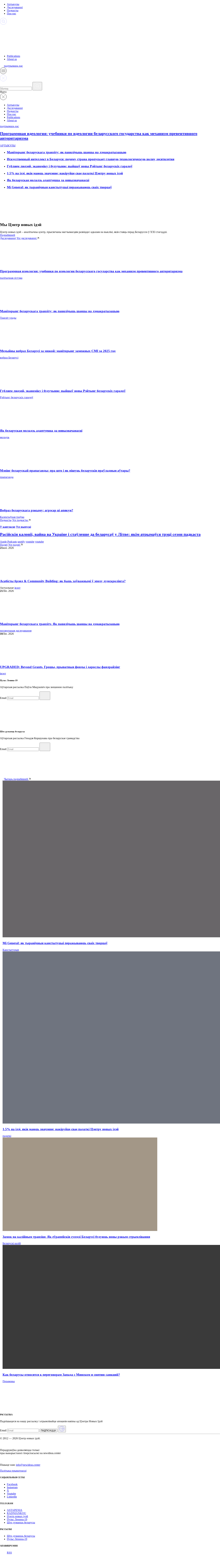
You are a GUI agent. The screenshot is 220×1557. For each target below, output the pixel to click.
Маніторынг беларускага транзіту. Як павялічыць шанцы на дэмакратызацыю (60, 624)
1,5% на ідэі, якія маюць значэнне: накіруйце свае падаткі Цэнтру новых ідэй (65, 173)
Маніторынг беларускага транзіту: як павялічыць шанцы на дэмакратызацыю (66, 152)
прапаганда (6, 477)
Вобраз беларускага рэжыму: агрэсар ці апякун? (36, 510)
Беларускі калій (12, 1243)
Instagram (12, 1487)
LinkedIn (12, 1496)
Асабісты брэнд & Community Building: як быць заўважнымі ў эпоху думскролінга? (63, 581)
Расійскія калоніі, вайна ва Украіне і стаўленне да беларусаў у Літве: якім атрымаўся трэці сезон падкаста (100, 534)
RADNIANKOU (16, 1513)
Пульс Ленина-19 (17, 1519)
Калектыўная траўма (12, 517)
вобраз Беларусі (9, 357)
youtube (30, 541)
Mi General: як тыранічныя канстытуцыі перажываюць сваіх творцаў (59, 187)
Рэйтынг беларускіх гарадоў (16, 397)
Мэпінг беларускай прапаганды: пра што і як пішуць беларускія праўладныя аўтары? (65, 470)
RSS (9, 1552)
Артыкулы (13, 4)
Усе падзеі (14, 544)
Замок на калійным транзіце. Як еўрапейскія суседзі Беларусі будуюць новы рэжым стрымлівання (76, 1237)
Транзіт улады (8, 317)
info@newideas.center (28, 1464)
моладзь (4, 437)
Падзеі (4, 544)
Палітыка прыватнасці (13, 1470)
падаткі (7, 1135)
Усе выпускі (23, 526)
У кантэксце (7, 526)
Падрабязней (7, 235)
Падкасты (12, 10)
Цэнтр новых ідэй (17, 1516)
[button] (3, 73)
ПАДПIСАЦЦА (48, 1430)
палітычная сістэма (11, 277)
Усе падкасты (20, 520)
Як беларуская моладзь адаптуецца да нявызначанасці (48, 180)
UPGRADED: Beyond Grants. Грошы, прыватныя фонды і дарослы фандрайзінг (60, 667)
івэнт (17, 587)
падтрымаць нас (13, 65)
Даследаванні (15, 7)
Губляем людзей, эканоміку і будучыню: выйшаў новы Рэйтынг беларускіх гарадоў (70, 166)
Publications (13, 56)
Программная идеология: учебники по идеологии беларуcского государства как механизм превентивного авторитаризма (91, 271)
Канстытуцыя (11, 949)
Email (3, 697)
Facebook (12, 1484)
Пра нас (11, 13)
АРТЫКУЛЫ (7, 145)
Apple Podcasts (8, 541)
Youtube (11, 1493)
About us (12, 59)
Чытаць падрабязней (16, 779)
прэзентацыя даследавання (15, 630)
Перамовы (9, 1381)
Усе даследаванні (26, 238)
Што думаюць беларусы (21, 1522)
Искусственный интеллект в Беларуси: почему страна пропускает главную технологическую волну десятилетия (90, 159)
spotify (21, 541)
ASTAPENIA (14, 1510)
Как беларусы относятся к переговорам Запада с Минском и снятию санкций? (61, 1374)
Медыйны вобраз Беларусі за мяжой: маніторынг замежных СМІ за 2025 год (58, 351)
